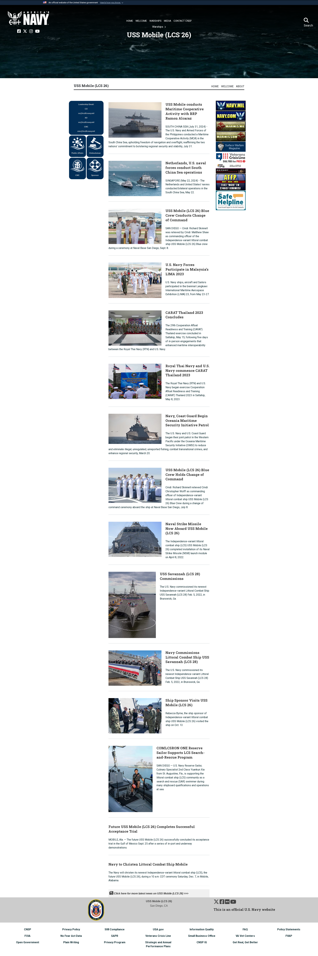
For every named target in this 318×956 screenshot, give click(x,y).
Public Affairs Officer (77, 154)
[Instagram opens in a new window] (31, 31)
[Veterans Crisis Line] (231, 157)
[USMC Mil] (231, 126)
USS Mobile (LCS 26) (91, 85)
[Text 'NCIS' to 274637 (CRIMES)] (231, 181)
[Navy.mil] (231, 105)
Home (215, 86)
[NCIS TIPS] (231, 168)
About (240, 86)
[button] (112, 2)
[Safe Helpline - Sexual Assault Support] (231, 200)
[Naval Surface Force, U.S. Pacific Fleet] (28, 18)
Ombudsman (95, 153)
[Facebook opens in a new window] (19, 31)
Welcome (227, 86)
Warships (158, 26)
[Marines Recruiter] (231, 136)
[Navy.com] (231, 115)
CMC (77, 175)
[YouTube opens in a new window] (37, 31)
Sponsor (95, 175)
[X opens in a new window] (25, 31)
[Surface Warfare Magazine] (231, 146)
